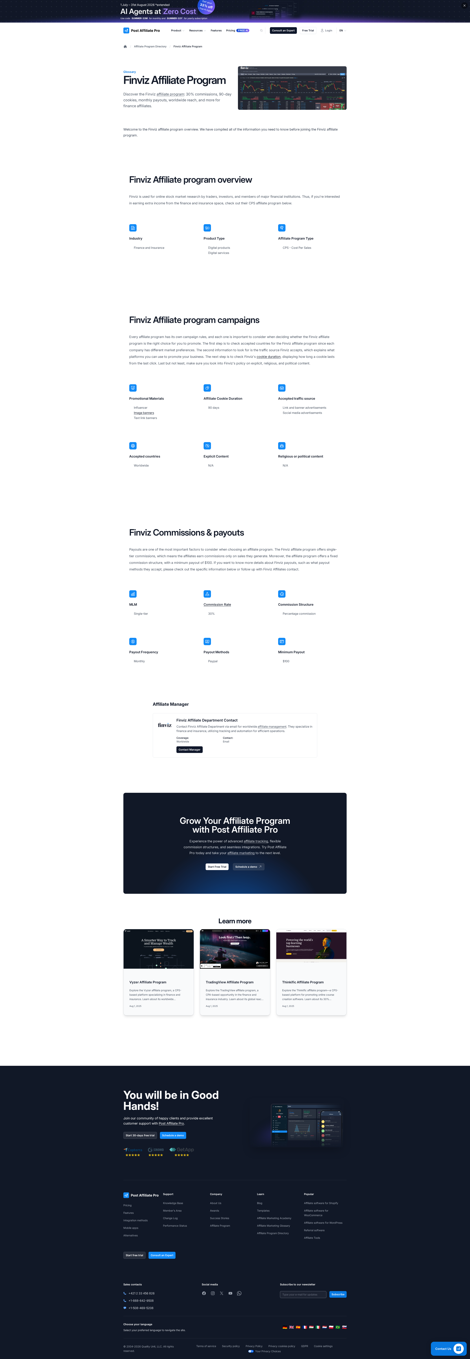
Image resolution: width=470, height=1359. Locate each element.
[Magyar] (311, 1327)
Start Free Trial (217, 866)
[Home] (125, 46)
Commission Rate (217, 604)
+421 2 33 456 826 (142, 1293)
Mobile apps (130, 1227)
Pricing (127, 1205)
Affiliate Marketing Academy (274, 1218)
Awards (214, 1210)
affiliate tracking (256, 841)
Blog (259, 1203)
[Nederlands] (324, 1327)
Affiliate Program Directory (150, 46)
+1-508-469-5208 (141, 1308)
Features (128, 1212)
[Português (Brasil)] (338, 1327)
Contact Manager (189, 749)
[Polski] (331, 1327)
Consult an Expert (283, 30)
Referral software (314, 1230)
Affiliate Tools (312, 1237)
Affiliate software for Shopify (321, 1203)
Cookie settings (323, 1346)
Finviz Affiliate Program (187, 46)
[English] (291, 1327)
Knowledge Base (173, 1203)
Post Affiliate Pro (171, 1123)
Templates (263, 1210)
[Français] (305, 1327)
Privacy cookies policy (281, 1346)
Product (176, 30)
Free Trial (308, 30)
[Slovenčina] (344, 1327)
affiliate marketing (241, 853)
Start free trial (134, 1255)
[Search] (263, 30)
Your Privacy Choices (268, 1351)
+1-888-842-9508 (141, 1300)
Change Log (170, 1218)
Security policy (231, 1346)
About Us (215, 1203)
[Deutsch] (285, 1327)
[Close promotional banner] (464, 5)
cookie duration (269, 357)
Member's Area (172, 1210)
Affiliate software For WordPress (323, 1222)
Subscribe (338, 1294)
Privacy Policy (254, 1346)
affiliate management (272, 726)
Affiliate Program (220, 1225)
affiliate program (170, 94)
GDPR (304, 1346)
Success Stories (219, 1218)
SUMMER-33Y (174, 18)
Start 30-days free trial (140, 1135)
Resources (196, 30)
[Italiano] (318, 1327)
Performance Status (175, 1225)
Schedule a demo (246, 866)
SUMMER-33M (140, 18)
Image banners (144, 413)
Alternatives (130, 1235)
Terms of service (206, 1346)
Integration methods (135, 1220)
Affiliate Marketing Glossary (273, 1225)
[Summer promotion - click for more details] (235, 11)
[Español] (298, 1327)
